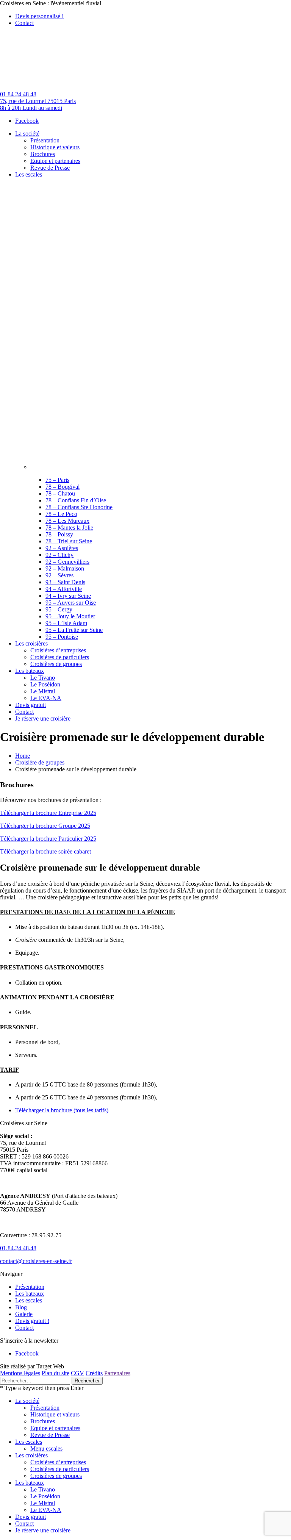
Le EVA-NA (45, 1510)
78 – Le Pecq (61, 514)
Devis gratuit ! (32, 1321)
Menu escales (46, 1448)
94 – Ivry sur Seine (68, 596)
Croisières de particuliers (59, 1469)
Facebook (27, 120)
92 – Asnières (61, 548)
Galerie (24, 1314)
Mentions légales (20, 1373)
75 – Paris (57, 480)
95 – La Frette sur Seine (74, 630)
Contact (24, 23)
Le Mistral (42, 1503)
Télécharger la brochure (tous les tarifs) (61, 1110)
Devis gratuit (30, 1516)
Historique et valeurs (55, 1414)
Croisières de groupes (56, 1476)
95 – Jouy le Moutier (70, 616)
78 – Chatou (60, 493)
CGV (77, 1373)
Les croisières (31, 1455)
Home (22, 755)
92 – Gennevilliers (67, 561)
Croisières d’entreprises (58, 1462)
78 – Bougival (62, 486)
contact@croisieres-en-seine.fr (36, 1261)
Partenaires (117, 1373)
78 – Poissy (59, 534)
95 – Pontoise (61, 636)
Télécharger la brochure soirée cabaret (45, 851)
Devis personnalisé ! (39, 16)
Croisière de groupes (39, 762)
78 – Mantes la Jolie (69, 527)
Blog (21, 1307)
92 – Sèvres (59, 575)
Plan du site (55, 1373)
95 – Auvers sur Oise (70, 602)
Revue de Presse (50, 1435)
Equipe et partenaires (55, 1428)
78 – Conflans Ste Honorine (79, 507)
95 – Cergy (58, 609)
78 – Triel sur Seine (68, 541)
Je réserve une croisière (42, 1530)
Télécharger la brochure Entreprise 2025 (48, 813)
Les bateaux (29, 1293)
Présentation (29, 1287)
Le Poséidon (45, 1496)
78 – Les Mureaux (67, 521)
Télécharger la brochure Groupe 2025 (45, 825)
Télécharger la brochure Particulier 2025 (48, 838)
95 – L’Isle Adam (66, 623)
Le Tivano (42, 1489)
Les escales (28, 1300)
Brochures (42, 1421)
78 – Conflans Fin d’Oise (75, 500)
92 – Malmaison (64, 568)
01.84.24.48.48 (18, 1248)
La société (27, 1401)
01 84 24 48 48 (18, 94)
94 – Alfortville (63, 589)
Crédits (94, 1373)
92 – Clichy (59, 555)
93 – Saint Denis (65, 582)
